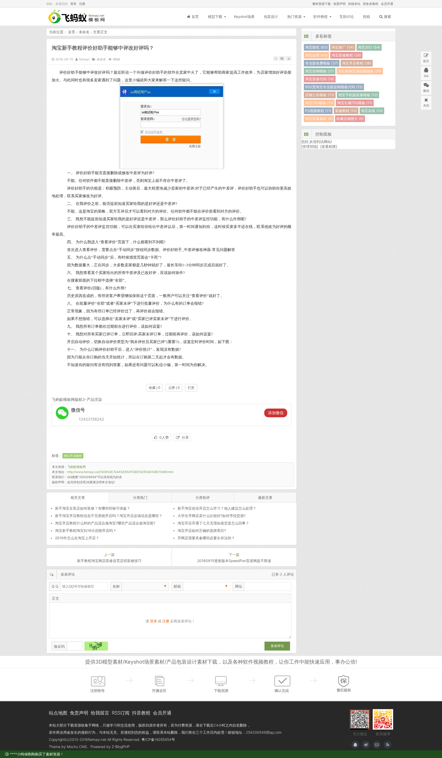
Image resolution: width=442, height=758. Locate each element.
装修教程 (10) (346, 110)
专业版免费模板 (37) (321, 63)
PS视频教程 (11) (318, 110)
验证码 (59, 646)
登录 (73, 4)
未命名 (84, 32)
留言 (426, 61)
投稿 (366, 16)
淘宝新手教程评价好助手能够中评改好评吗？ (103, 48)
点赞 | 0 (174, 388)
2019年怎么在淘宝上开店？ (77, 538)
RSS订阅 (120, 713)
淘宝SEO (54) (369, 47)
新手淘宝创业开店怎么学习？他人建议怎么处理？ (217, 508)
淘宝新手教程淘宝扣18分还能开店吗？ (85, 530)
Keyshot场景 (244, 16)
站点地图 (58, 713)
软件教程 (320, 16)
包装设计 (271, 16)
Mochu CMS (77, 746)
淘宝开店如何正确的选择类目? (202, 530)
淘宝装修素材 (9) (319, 118)
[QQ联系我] (355, 745)
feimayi (84, 59)
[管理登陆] (309, 146)
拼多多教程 (370, 4)
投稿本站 (354, 4)
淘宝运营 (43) (316, 55)
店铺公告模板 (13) (319, 95)
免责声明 (339, 4)
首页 (195, 16)
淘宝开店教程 (73, 456)
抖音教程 (141, 713)
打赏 (191, 388)
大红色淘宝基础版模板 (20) (360, 71)
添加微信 (275, 412)
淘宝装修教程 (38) (346, 55)
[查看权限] (328, 146)
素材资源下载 (321, 4)
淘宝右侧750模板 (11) (354, 103)
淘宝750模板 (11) (319, 103)
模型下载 (215, 16)
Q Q (55, 586)
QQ (426, 76)
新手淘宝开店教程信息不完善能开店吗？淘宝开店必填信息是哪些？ (108, 515)
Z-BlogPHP (121, 746)
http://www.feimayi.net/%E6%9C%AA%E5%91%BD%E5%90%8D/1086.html (120, 472)
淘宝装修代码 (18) (319, 79)
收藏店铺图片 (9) (350, 118)
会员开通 (387, 4)
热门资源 (294, 16)
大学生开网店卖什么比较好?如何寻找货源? (212, 515)
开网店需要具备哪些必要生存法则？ (206, 538)
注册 (82, 4)
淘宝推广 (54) (343, 47)
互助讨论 (346, 16)
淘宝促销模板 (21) (319, 71)
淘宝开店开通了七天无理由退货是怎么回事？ (213, 523)
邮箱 (177, 586)
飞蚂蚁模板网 (77, 17)
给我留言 (100, 713)
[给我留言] (377, 745)
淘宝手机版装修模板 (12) (358, 95)
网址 (238, 586)
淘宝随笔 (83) (316, 47)
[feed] (387, 745)
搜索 (387, 16)
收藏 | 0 (154, 388)
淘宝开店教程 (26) (356, 63)
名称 (116, 586)
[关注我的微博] (366, 745)
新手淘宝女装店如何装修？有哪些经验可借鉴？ (92, 508)
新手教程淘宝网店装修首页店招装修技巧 (109, 560)
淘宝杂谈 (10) (372, 110)
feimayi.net (97, 739)
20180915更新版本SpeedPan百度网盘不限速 (234, 560)
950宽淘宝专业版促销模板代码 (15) (334, 87)
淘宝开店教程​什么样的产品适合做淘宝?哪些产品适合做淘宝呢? (105, 523)
